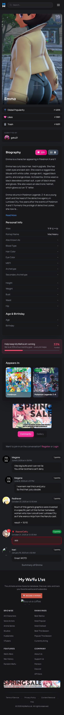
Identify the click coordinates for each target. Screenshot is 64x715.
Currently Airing (41, 641)
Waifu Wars (8, 654)
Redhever (16, 498)
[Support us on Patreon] (32, 595)
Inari (14, 549)
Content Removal (48, 697)
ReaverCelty (22, 531)
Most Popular (40, 621)
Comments (25, 433)
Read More (11, 215)
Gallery (40, 433)
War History (8, 659)
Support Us (39, 659)
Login (55, 446)
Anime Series (9, 626)
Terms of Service (12, 697)
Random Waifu (10, 664)
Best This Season (41, 631)
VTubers (7, 641)
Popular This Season (43, 636)
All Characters (10, 616)
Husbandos (8, 636)
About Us (38, 654)
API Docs (38, 674)
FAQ (32, 702)
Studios (7, 631)
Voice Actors (9, 621)
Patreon (37, 664)
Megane (16, 457)
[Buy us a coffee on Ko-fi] (32, 601)
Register (46, 446)
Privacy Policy (30, 697)
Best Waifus (39, 616)
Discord (37, 669)
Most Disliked (40, 626)
